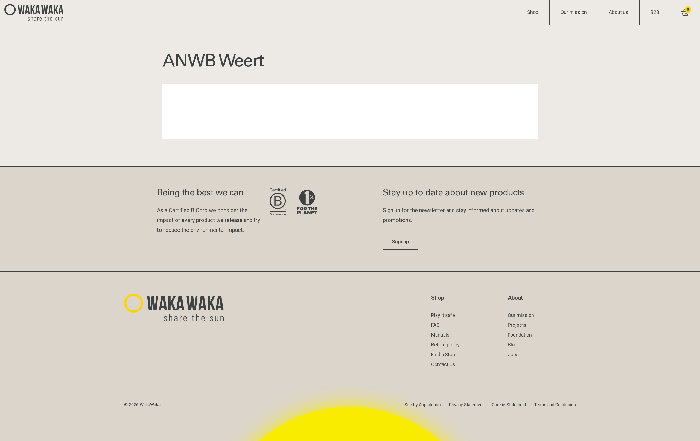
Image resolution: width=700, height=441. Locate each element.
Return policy (445, 344)
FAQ (435, 325)
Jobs (513, 354)
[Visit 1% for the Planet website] (307, 202)
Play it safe (443, 315)
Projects (517, 325)
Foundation (520, 335)
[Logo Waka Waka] (36, 12)
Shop (532, 12)
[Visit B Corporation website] (279, 202)
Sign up (400, 241)
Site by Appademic (422, 404)
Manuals (440, 335)
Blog (512, 344)
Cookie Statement (509, 404)
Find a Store (444, 354)
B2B (655, 12)
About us (618, 12)
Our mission (574, 12)
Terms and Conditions (555, 404)
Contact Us (443, 364)
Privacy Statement (466, 404)
